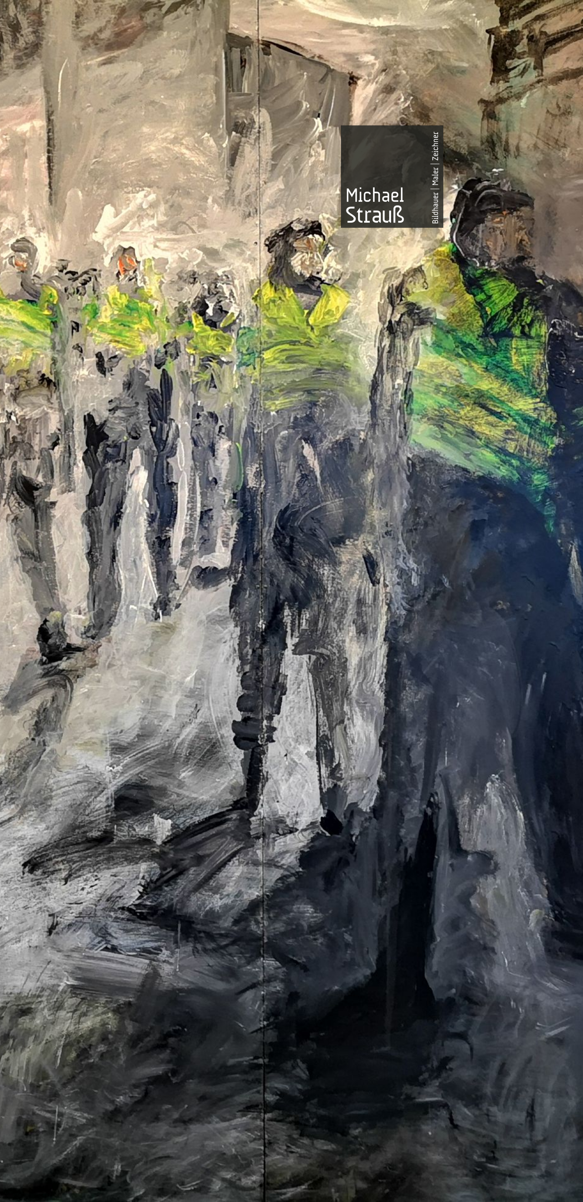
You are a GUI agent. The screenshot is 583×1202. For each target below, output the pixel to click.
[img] (291, 601)
